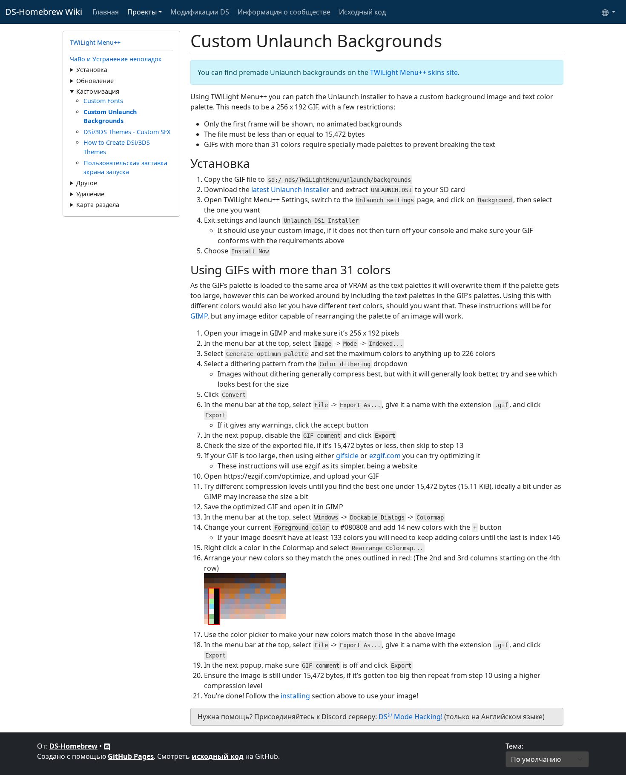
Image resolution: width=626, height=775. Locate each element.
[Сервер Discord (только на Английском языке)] (106, 746)
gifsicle (347, 455)
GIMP (198, 316)
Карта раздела (97, 205)
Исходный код (362, 12)
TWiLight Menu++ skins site (414, 72)
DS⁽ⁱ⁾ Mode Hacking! (410, 716)
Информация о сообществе (284, 12)
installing (295, 695)
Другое (86, 183)
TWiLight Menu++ (95, 42)
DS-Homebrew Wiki (43, 11)
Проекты (142, 12)
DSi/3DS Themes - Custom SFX (126, 132)
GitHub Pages (131, 756)
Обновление (95, 81)
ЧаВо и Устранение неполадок (116, 59)
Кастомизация (97, 91)
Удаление (90, 194)
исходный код (218, 756)
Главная (105, 12)
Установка (91, 70)
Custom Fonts (103, 101)
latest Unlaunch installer (290, 189)
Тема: (514, 746)
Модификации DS (199, 12)
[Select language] (608, 12)
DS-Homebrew (73, 746)
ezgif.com (385, 455)
